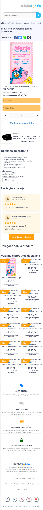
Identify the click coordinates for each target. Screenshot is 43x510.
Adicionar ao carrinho (22, 123)
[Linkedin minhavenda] (14, 499)
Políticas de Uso (34, 484)
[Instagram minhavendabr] (21, 499)
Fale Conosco (22, 489)
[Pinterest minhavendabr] (29, 499)
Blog (23, 484)
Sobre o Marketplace (11, 484)
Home (5, 23)
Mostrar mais (10, 180)
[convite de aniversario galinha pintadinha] (21, 63)
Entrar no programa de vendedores (21, 478)
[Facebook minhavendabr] (7, 499)
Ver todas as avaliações (21, 237)
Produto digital (14, 23)
